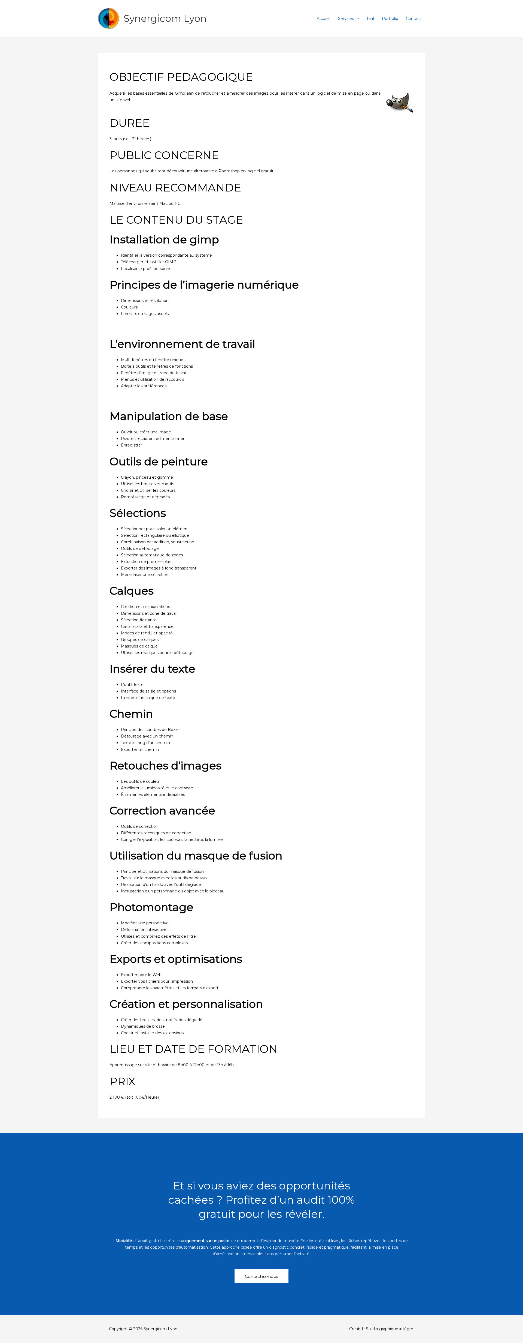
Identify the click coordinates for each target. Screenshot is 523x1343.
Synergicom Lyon (165, 18)
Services (346, 18)
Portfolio (390, 18)
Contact (413, 18)
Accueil (323, 18)
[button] (356, 18)
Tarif (370, 18)
